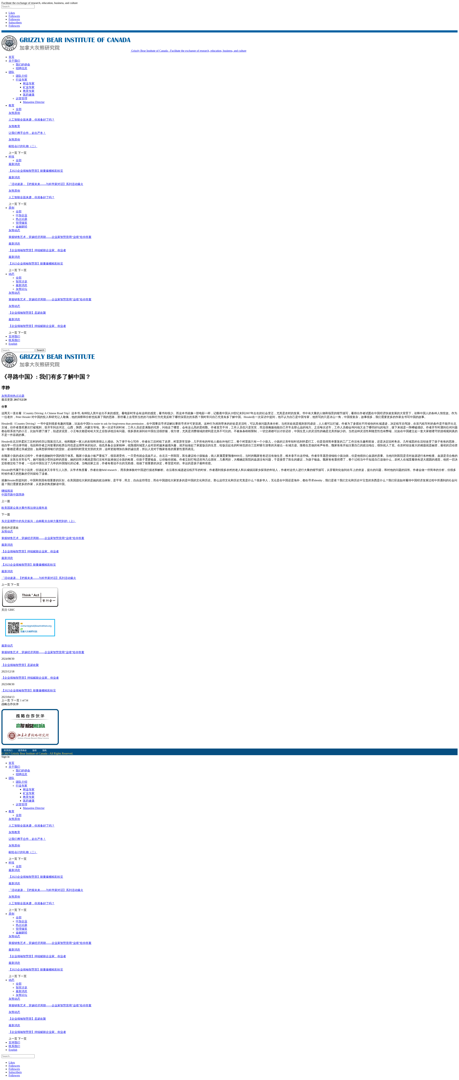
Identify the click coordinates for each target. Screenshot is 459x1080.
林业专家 (28, 83)
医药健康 (28, 94)
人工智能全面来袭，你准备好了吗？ (32, 119)
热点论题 (21, 219)
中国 (4, 494)
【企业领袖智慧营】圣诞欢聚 (27, 312)
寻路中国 (13, 494)
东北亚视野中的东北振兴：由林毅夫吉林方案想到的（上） (38, 521)
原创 (11, 207)
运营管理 (21, 98)
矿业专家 (28, 87)
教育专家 (28, 90)
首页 (11, 57)
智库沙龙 (21, 281)
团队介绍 (21, 75)
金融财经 (21, 226)
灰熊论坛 (21, 289)
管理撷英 (21, 222)
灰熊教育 (14, 126)
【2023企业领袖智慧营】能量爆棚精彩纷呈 (36, 170)
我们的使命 (23, 64)
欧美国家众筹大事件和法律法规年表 (24, 507)
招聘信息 (21, 68)
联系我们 (14, 340)
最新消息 (14, 164)
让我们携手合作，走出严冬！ (27, 132)
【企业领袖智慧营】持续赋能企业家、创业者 (37, 250)
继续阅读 (7, 490)
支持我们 (14, 336)
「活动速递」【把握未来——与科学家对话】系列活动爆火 (46, 184)
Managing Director (33, 102)
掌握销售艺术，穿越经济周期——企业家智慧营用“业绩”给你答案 (50, 237)
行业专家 (21, 79)
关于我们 (14, 60)
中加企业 (21, 215)
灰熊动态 (14, 230)
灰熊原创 (14, 112)
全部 (19, 109)
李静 (21, 494)
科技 (11, 156)
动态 (11, 273)
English (13, 343)
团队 (11, 72)
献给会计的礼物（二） (23, 146)
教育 (11, 105)
